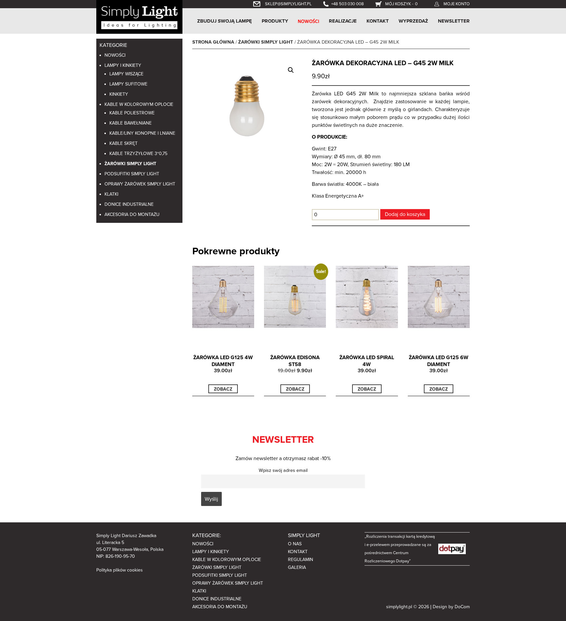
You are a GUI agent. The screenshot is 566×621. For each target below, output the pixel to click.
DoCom (462, 607)
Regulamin (300, 559)
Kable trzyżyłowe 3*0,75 (138, 153)
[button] (291, 70)
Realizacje (343, 21)
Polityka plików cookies (119, 570)
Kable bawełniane (130, 123)
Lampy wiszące (126, 74)
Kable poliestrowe (132, 113)
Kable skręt (123, 143)
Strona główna (213, 42)
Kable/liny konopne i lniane (142, 133)
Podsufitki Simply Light (131, 174)
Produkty (275, 21)
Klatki (111, 194)
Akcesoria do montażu (132, 214)
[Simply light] (139, 16)
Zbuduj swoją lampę (224, 21)
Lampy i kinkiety (122, 65)
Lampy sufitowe (128, 84)
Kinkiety (118, 94)
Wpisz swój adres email (283, 470)
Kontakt (378, 21)
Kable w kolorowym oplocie (138, 104)
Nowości (114, 55)
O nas (295, 544)
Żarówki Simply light (130, 163)
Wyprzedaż (413, 21)
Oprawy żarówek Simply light (139, 184)
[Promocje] (308, 21)
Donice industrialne (129, 204)
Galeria (297, 567)
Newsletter (454, 21)
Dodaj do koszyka (405, 214)
